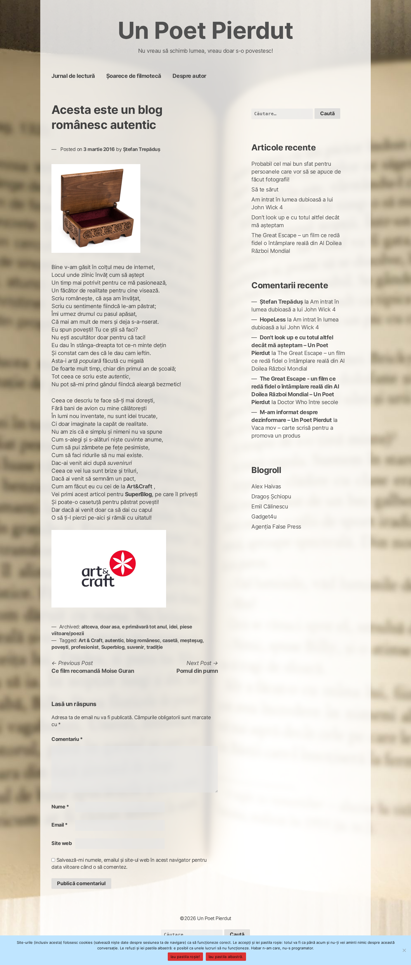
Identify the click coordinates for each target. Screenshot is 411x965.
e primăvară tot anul (144, 627)
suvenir (135, 647)
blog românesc (143, 640)
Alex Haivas (266, 486)
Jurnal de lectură (73, 76)
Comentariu (66, 739)
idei (173, 627)
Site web (61, 843)
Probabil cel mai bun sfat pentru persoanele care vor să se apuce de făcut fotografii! (296, 171)
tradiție (155, 647)
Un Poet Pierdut (206, 30)
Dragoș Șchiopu (271, 496)
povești (59, 647)
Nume (60, 807)
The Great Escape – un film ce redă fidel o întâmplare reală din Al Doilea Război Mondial (296, 243)
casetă (170, 640)
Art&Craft (139, 486)
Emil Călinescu (269, 506)
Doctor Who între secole (307, 402)
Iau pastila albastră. (226, 956)
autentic (114, 640)
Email (59, 825)
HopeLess (273, 319)
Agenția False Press (276, 526)
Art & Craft (91, 640)
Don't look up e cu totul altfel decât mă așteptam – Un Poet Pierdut (292, 345)
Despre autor (189, 76)
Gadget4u (264, 516)
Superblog (113, 647)
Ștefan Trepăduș (141, 149)
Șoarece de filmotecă (133, 76)
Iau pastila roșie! (185, 956)
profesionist (85, 647)
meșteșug (191, 640)
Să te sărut (264, 189)
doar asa (109, 627)
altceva (89, 627)
